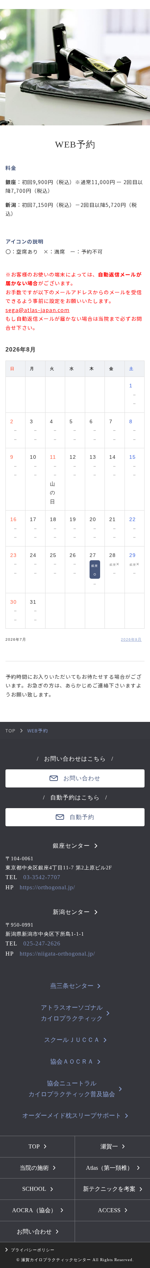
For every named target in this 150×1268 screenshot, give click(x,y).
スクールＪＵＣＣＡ (72, 1039)
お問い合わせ (81, 778)
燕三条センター (72, 985)
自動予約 (82, 817)
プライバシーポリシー (33, 1250)
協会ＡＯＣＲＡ (72, 1061)
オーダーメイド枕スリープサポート (71, 1115)
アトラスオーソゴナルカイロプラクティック (72, 1013)
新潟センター (71, 912)
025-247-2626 (41, 943)
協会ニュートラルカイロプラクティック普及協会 (71, 1089)
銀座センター (71, 846)
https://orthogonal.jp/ (47, 887)
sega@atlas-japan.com (37, 309)
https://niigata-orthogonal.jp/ (57, 954)
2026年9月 (131, 639)
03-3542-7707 (41, 877)
